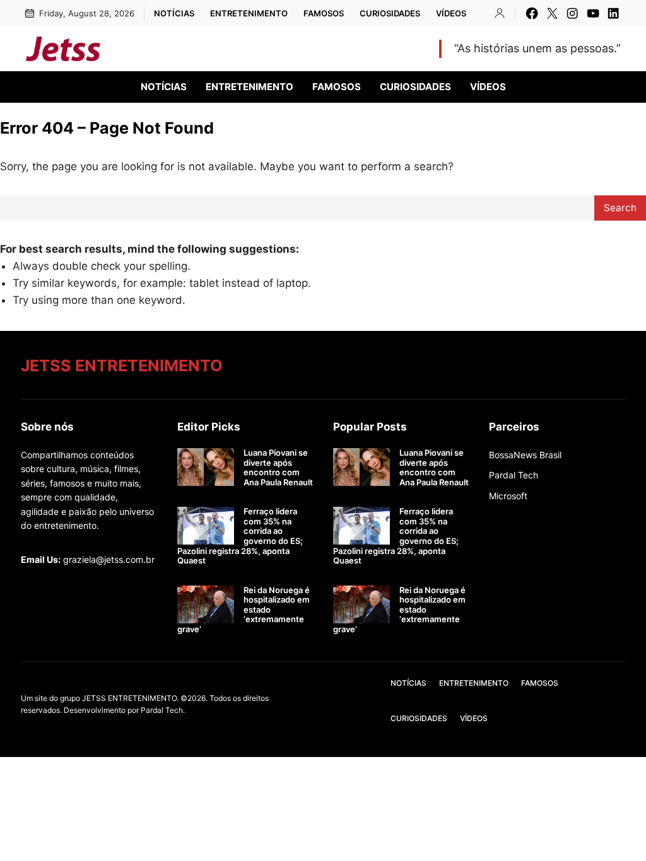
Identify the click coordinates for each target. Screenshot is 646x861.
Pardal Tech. (163, 710)
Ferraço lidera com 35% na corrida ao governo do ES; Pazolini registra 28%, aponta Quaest (240, 536)
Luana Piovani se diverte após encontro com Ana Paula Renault (278, 467)
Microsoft (508, 495)
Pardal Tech (513, 475)
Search (620, 208)
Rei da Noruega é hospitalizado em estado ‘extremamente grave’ (243, 610)
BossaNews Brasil (525, 454)
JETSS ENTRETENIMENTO (208, 48)
